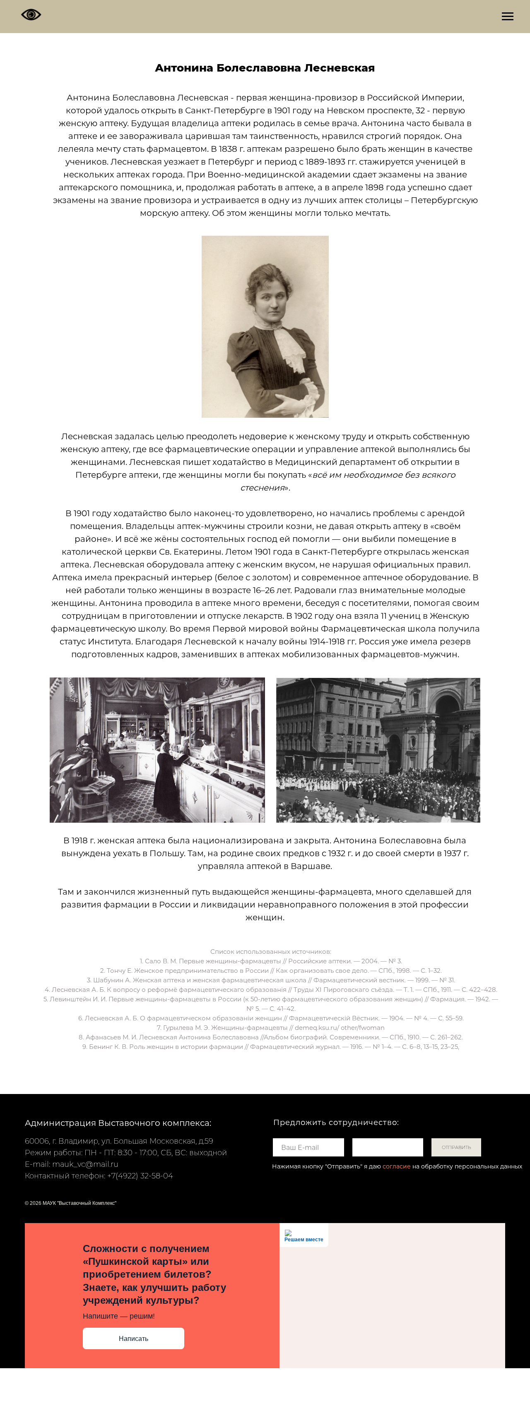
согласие (397, 1166)
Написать (133, 1338)
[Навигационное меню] (507, 16)
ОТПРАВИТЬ (456, 1147)
